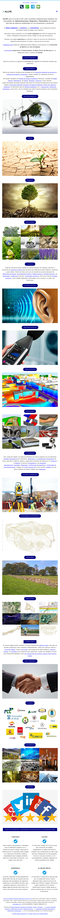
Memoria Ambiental (31, 87)
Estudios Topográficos (10, 459)
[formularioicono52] (33, 5)
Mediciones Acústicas (9, 274)
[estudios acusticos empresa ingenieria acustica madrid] (30, 289)
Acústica (48, 907)
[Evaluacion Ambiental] (30, 100)
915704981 (26, 2)
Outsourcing (45, 87)
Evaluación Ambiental (16, 85)
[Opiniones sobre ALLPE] (30, 790)
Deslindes (17, 465)
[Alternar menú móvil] (57, 11)
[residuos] (30, 184)
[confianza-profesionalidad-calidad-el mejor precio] (30, 664)
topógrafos (42, 469)
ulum (26, 649)
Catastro (53, 461)
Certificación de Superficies (37, 465)
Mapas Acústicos (38, 274)
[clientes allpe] (30, 706)
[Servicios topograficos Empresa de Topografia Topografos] (30, 602)
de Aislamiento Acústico (24, 274)
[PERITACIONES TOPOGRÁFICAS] (30, 561)
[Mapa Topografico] (30, 519)
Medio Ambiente (15, 907)
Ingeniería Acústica (17, 270)
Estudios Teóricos (49, 274)
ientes (6, 651)
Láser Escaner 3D (29, 467)
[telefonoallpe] (22, 5)
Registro (17, 463)
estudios (48, 467)
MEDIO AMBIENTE (12, 28)
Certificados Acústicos (32, 276)
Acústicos (38, 80)
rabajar (13, 649)
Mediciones (31, 459)
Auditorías (14, 276)
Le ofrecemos (8, 50)
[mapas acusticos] (30, 373)
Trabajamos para (8, 45)
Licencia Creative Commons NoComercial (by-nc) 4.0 (17, 898)
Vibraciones (6, 276)
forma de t (8, 649)
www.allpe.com (17, 904)
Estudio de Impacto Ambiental (28, 78)
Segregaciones (8, 465)
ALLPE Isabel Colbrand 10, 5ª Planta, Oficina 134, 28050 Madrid (30, 913)
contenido (14, 651)
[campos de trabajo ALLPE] (30, 748)
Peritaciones (17, 910)
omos (47, 645)
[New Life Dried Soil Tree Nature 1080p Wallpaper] (30, 142)
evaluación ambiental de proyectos (45, 72)
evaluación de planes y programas (17, 74)
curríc (23, 649)
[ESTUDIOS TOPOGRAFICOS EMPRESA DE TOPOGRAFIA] (30, 478)
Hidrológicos (17, 80)
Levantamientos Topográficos (45, 459)
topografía (43, 463)
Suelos (26, 80)
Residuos (32, 80)
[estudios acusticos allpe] (30, 415)
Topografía (39, 909)
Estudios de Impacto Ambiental (33, 85)
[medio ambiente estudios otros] (30, 226)
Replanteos (24, 465)
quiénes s (42, 645)
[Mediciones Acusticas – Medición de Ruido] (30, 331)
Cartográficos (32, 463)
